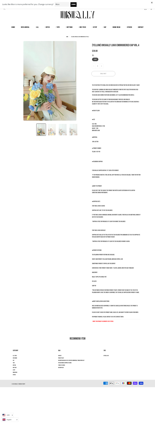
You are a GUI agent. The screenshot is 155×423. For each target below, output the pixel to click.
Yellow (95, 59)
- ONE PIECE (82, 27)
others (14, 374)
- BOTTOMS (69, 27)
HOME (13, 27)
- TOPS (58, 27)
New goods (15, 358)
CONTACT (141, 27)
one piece (15, 367)
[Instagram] (105, 360)
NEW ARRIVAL (25, 27)
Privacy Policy (61, 358)
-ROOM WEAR (116, 27)
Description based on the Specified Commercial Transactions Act (71, 360)
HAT (13, 360)
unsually (16, 384)
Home (67, 36)
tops (14, 363)
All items (15, 355)
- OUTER (47, 27)
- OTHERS (129, 27)
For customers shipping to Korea (64, 363)
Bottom (14, 365)
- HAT (104, 27)
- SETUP (94, 27)
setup (14, 370)
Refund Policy (61, 367)
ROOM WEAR (15, 372)
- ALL (37, 27)
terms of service (61, 365)
